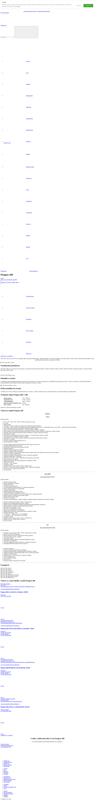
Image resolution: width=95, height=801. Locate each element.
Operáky (6, 768)
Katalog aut (29, 178)
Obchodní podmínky (8, 793)
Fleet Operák (7, 782)
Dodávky (6, 771)
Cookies (6, 796)
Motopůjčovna (7, 778)
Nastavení (79, 5)
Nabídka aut (6, 760)
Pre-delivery (29, 201)
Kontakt (28, 247)
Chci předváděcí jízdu (6, 746)
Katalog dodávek (8, 764)
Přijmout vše (88, 5)
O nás (27, 189)
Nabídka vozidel (30, 167)
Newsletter (6, 784)
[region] (47, 4)
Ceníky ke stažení (5, 744)
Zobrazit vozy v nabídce (7, 735)
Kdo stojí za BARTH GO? (10, 787)
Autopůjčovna (7, 776)
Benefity (28, 235)
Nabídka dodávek (8, 762)
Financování (6, 766)
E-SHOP (6, 774)
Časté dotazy (29, 212)
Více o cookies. (17, 6)
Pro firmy (28, 224)
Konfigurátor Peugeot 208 (7, 745)
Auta (5, 770)
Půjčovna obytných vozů (9, 779)
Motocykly (6, 772)
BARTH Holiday (8, 780)
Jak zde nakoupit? (5, 12)
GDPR (5, 785)
